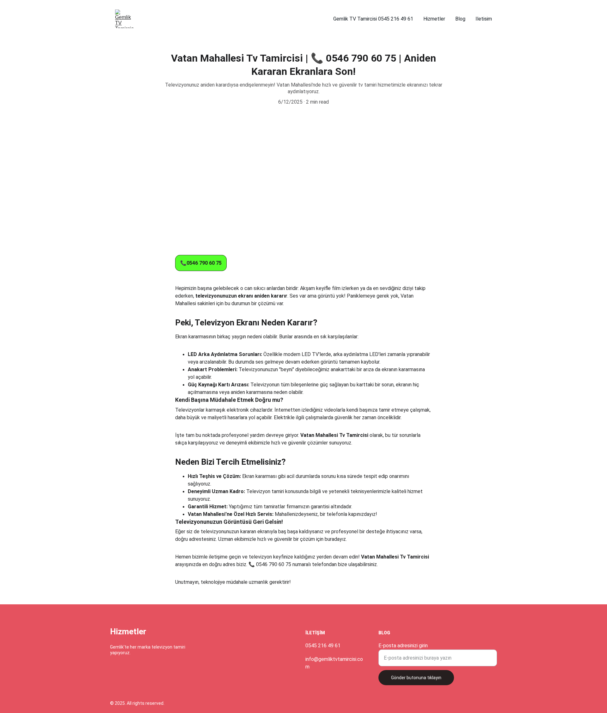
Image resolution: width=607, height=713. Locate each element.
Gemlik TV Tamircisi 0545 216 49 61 (373, 19)
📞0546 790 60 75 (201, 263)
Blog (460, 19)
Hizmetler (434, 19)
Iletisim (483, 19)
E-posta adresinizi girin (403, 646)
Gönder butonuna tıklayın (416, 677)
